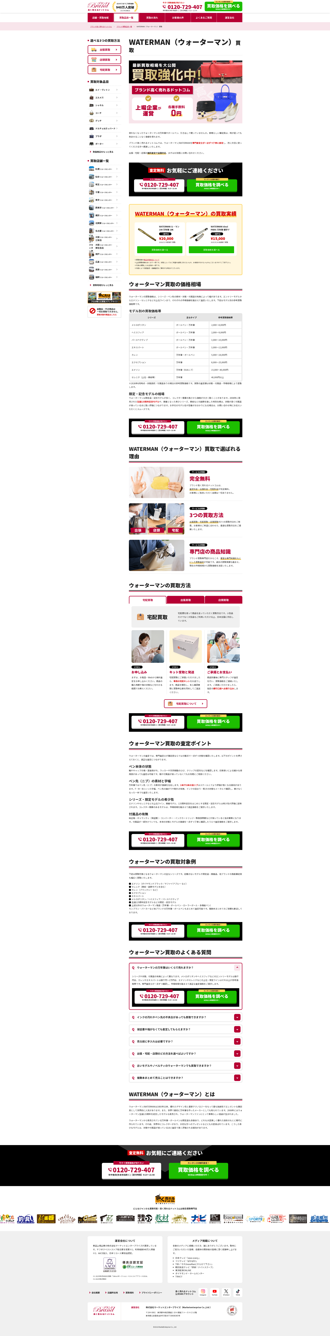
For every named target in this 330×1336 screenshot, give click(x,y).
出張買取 (105, 49)
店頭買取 (105, 59)
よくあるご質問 (204, 17)
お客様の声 (178, 17)
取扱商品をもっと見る (103, 151)
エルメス (99, 97)
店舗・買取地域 (100, 17)
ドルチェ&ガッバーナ (105, 128)
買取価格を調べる (160, 249)
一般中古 (165, 234)
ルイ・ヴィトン (102, 89)
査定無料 (157, 170)
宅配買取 (105, 70)
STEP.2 (175, 667)
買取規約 (130, 1292)
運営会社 (229, 17)
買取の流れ (152, 17)
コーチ (98, 112)
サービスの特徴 (198, 472)
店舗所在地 (113, 1292)
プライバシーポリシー (152, 1292)
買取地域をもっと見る (103, 285)
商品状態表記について (151, 260)
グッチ (98, 120)
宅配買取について (186, 703)
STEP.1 (137, 667)
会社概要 (96, 1292)
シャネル (99, 105)
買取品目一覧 (126, 17)
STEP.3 (213, 667)
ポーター (99, 143)
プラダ (98, 136)
